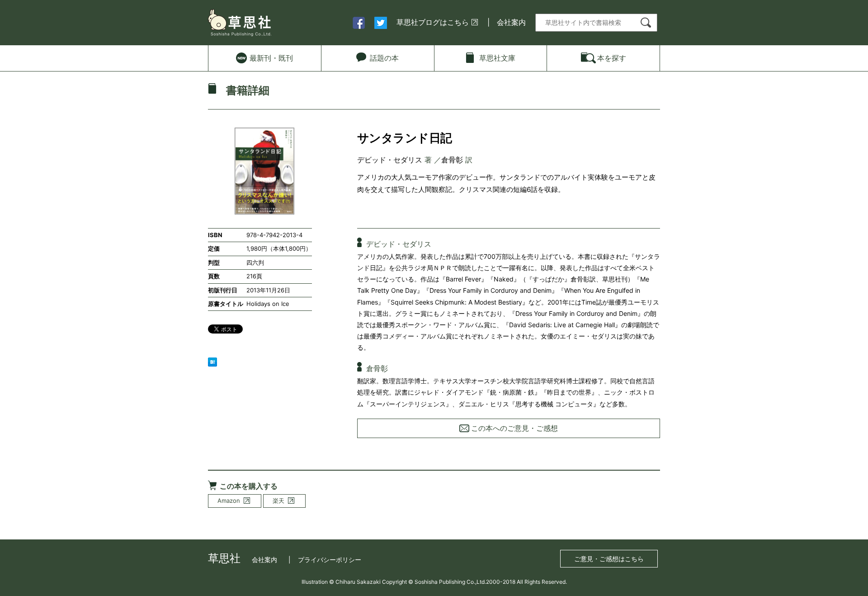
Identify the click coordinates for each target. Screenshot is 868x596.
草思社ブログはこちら (432, 22)
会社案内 (511, 22)
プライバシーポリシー (329, 559)
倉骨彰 (452, 159)
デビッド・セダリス (389, 159)
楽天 (278, 500)
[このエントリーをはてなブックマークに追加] (212, 361)
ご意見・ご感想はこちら (609, 559)
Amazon (228, 500)
